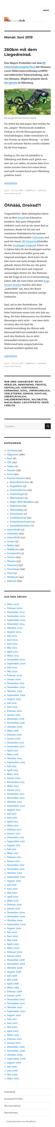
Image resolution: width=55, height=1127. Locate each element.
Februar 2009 (14, 952)
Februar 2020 (14, 675)
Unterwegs (13, 569)
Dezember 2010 (15, 865)
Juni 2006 (12, 1070)
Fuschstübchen (18, 490)
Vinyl (10, 573)
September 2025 (16, 620)
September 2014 (16, 762)
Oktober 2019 (14, 691)
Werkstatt (12, 577)
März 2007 (13, 1035)
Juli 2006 (12, 1066)
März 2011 (12, 853)
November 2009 (16, 916)
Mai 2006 (12, 1074)
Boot (9, 458)
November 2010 (16, 869)
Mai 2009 (12, 940)
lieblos (10, 545)
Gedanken (12, 533)
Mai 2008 (12, 979)
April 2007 (12, 1031)
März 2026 (13, 604)
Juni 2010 (12, 888)
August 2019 (14, 699)
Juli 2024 (12, 635)
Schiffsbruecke (18, 517)
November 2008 (16, 963)
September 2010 (16, 876)
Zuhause (11, 581)
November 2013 (15, 782)
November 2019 (16, 687)
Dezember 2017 (15, 742)
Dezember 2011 (15, 837)
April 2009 (13, 944)
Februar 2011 (14, 857)
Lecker (11, 541)
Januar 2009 (14, 956)
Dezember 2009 (16, 912)
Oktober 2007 (14, 1007)
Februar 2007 (14, 1039)
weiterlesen (10, 183)
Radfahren (30, 190)
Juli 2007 (12, 1019)
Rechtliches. (11, 1112)
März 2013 (12, 786)
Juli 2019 (12, 703)
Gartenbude (13, 529)
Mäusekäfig (16, 509)
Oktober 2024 (14, 628)
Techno (11, 557)
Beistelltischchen (19, 482)
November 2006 (16, 1050)
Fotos (10, 474)
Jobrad (21, 217)
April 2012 (12, 821)
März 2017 (12, 754)
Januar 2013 (13, 790)
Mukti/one (16, 505)
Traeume (12, 565)
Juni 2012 (12, 817)
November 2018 (16, 722)
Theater (11, 561)
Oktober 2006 (15, 1054)
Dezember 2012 (15, 793)
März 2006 (13, 1078)
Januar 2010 (13, 908)
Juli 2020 (12, 667)
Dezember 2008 (16, 959)
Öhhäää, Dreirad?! (22, 205)
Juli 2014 (11, 766)
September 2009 (16, 924)
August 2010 (14, 880)
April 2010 (12, 896)
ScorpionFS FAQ (13, 1099)
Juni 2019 (12, 707)
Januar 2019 (13, 714)
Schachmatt (16, 513)
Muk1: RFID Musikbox (22, 501)
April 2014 (12, 770)
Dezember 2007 (16, 999)
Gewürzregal (17, 494)
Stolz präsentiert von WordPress (21, 1121)
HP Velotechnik (30, 241)
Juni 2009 (12, 936)
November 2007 (16, 1003)
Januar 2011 (13, 861)
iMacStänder (17, 498)
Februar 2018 (14, 734)
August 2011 (13, 845)
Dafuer (11, 466)
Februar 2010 (14, 904)
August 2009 (14, 928)
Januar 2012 (13, 833)
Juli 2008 (12, 975)
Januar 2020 (14, 679)
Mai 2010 (12, 892)
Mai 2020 (12, 671)
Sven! (6, 190)
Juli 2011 (11, 849)
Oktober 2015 (14, 758)
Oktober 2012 (14, 801)
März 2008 (13, 987)
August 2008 (14, 971)
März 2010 (13, 900)
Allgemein (12, 454)
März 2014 (13, 774)
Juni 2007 (12, 1023)
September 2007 (16, 1011)
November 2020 (16, 659)
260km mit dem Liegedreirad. (20, 52)
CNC (9, 462)
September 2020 (16, 663)
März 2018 (13, 730)
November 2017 (15, 746)
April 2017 (12, 750)
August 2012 (14, 809)
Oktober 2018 (14, 726)
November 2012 (16, 797)
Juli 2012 (11, 813)
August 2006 (14, 1062)
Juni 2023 (12, 643)
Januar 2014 (13, 778)
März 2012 (13, 825)
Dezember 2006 (16, 1046)
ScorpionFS (13, 553)
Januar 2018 (13, 738)
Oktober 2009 (15, 920)
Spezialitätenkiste (20, 525)
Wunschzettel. (12, 1105)
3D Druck (12, 450)
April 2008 (13, 983)
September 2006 (16, 1058)
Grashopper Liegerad (24, 245)
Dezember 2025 (16, 612)
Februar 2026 (14, 608)
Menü (46, 10)
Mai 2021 (12, 647)
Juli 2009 (12, 932)
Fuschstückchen (16, 478)
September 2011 (16, 841)
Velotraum (38, 237)
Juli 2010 (11, 884)
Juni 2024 (12, 639)
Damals (11, 470)
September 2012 (16, 805)
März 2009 (13, 948)
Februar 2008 (14, 991)
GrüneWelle (13, 537)
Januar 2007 (13, 1042)
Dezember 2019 (15, 683)
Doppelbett (16, 486)
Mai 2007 (12, 1027)
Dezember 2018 (15, 718)
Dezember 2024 (16, 624)
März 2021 (13, 655)
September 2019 (16, 695)
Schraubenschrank (20, 521)
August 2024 (14, 631)
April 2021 (12, 651)
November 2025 (16, 616)
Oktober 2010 (14, 873)
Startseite (9, 1092)
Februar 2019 (14, 711)
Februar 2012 (14, 829)
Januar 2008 (14, 995)
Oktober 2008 (14, 967)
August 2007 (14, 1015)
